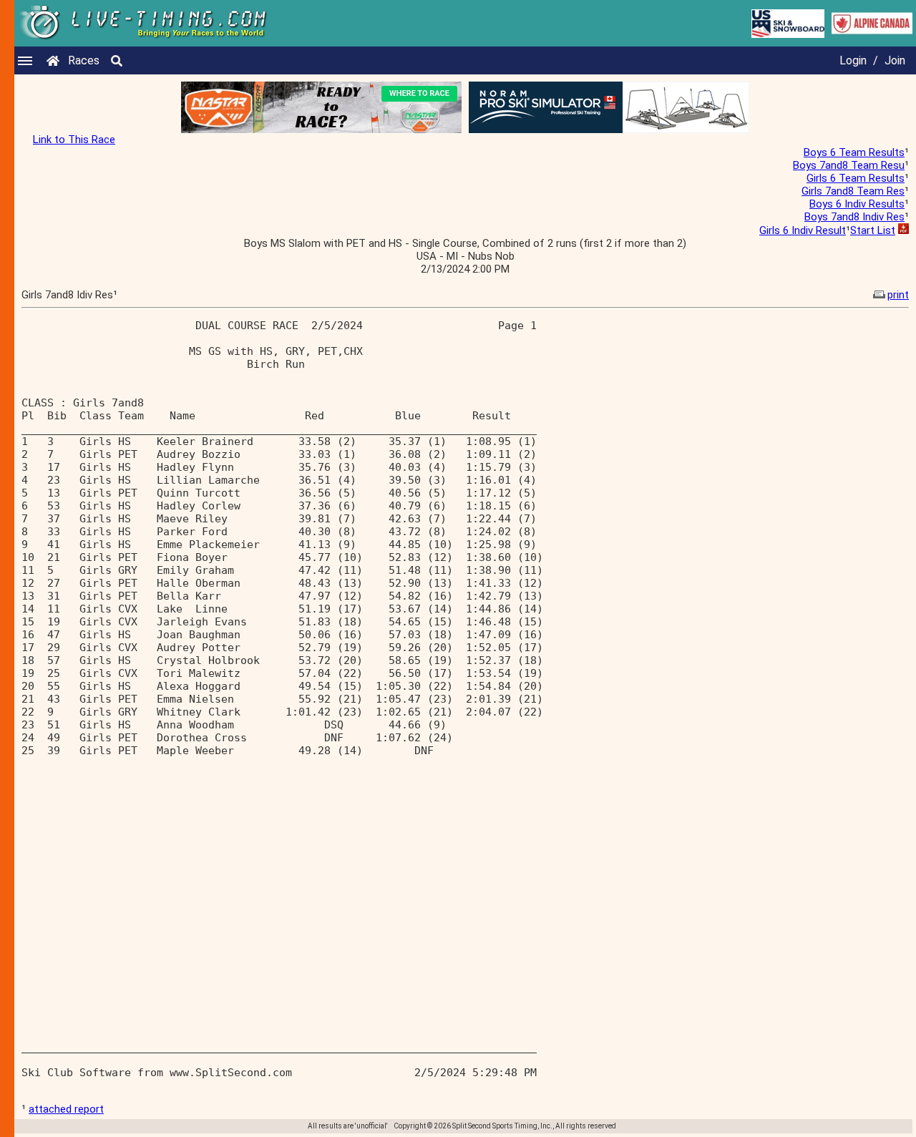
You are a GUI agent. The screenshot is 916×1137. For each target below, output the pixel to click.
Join (895, 60)
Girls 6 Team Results (856, 178)
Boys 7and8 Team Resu (849, 165)
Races (83, 60)
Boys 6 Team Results (854, 152)
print (898, 294)
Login (853, 60)
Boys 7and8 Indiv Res (854, 216)
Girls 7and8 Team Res (853, 191)
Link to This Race (74, 139)
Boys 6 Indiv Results (857, 203)
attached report (66, 1109)
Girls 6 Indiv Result (802, 230)
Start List (872, 230)
